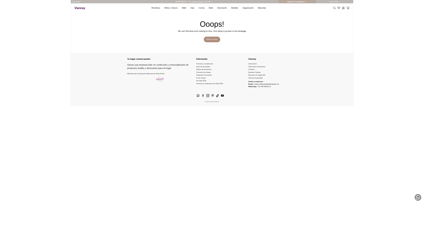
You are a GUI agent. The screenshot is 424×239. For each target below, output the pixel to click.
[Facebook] (202, 95)
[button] (334, 8)
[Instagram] (207, 95)
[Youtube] (222, 95)
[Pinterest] (212, 95)
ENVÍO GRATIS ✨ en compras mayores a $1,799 (192, 1)
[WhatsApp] (198, 95)
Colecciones (76, 1)
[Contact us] (418, 197)
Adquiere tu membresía (296, 1)
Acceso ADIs (333, 1)
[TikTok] (217, 95)
